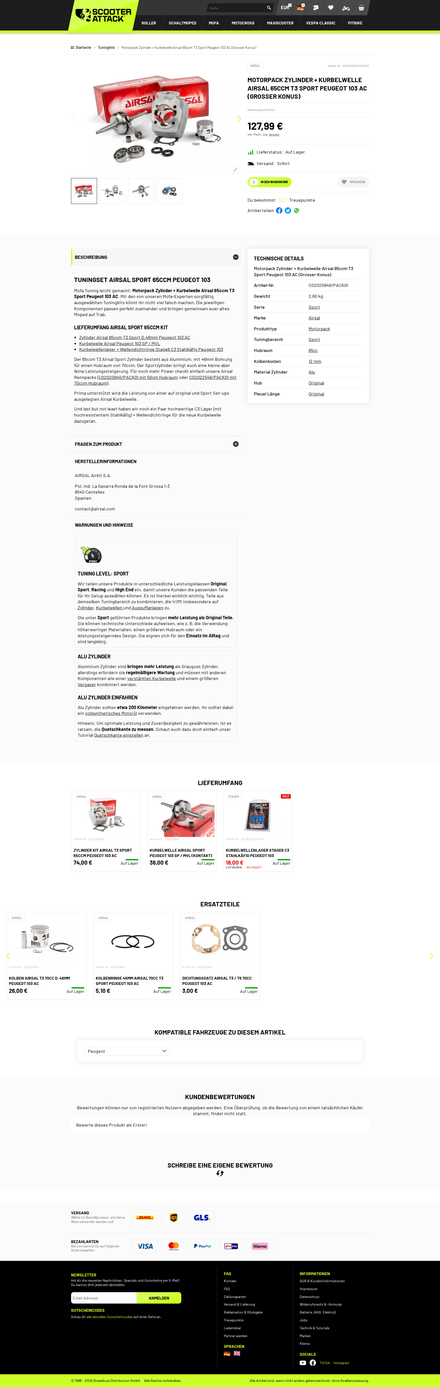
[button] (279, 210)
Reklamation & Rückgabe (243, 1312)
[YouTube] (303, 1363)
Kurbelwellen (109, 607)
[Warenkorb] (361, 7)
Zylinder (86, 607)
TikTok (325, 1363)
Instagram (341, 1363)
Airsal (255, 65)
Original (316, 383)
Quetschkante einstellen (118, 735)
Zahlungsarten (235, 1296)
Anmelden (159, 1297)
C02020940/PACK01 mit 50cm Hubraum (138, 377)
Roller (149, 22)
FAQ (227, 1289)
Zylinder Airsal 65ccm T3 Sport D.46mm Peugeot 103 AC (134, 337)
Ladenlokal (232, 1328)
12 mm (315, 361)
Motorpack (319, 328)
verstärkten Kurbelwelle (151, 678)
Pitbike (355, 22)
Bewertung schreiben (261, 109)
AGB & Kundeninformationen (322, 1281)
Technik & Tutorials (314, 1328)
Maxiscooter (280, 22)
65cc (313, 350)
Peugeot (96, 1051)
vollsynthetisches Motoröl (111, 713)
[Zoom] (235, 169)
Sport (314, 307)
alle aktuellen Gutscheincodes (110, 1317)
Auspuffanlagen (147, 607)
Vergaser (87, 684)
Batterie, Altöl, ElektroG (318, 1312)
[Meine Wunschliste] (330, 7)
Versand (274, 134)
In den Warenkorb (274, 182)
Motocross (243, 22)
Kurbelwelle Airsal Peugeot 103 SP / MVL (119, 343)
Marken (305, 1336)
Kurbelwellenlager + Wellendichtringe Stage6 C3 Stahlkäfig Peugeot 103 (151, 349)
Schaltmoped (182, 22)
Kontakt (230, 1281)
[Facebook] (313, 1363)
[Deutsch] (227, 1353)
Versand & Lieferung (239, 1304)
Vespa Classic (320, 22)
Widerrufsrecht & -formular (321, 1304)
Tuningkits (106, 47)
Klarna (305, 1343)
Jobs (304, 1320)
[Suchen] (269, 7)
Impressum (309, 1289)
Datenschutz (309, 1296)
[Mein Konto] (315, 7)
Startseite (83, 47)
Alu (312, 372)
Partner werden (236, 1336)
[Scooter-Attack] (103, 15)
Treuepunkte (233, 1320)
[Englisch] (237, 1353)
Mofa (214, 22)
